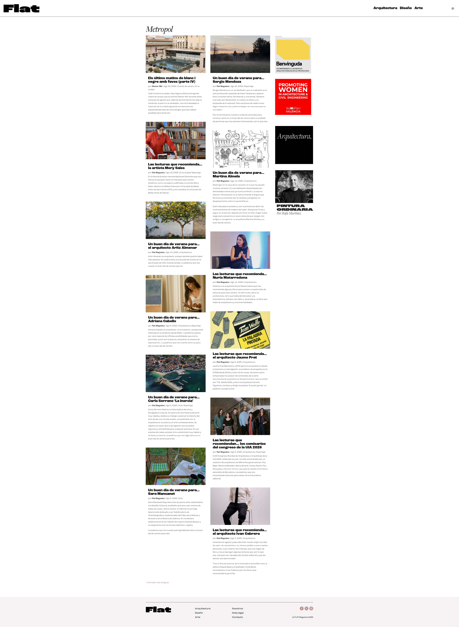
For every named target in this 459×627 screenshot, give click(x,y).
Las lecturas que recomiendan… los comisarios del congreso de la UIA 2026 (239, 443)
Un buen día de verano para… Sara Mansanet (174, 492)
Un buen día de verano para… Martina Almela (238, 174)
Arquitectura (385, 8)
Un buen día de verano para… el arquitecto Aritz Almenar (174, 246)
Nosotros (237, 609)
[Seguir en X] (306, 608)
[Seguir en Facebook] (302, 608)
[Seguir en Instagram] (311, 608)
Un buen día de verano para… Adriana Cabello (174, 319)
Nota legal (238, 613)
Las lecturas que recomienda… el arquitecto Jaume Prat (240, 355)
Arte (418, 8)
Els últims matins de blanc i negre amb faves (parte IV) (171, 80)
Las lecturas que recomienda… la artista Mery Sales (175, 166)
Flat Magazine (158, 173)
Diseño (406, 8)
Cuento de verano (185, 86)
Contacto (237, 617)
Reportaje (196, 173)
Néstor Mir (157, 86)
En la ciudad (185, 173)
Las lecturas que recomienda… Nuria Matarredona (240, 276)
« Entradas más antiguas (157, 583)
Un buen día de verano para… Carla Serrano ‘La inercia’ (174, 399)
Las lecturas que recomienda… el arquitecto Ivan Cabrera (240, 532)
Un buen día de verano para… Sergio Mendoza (238, 80)
